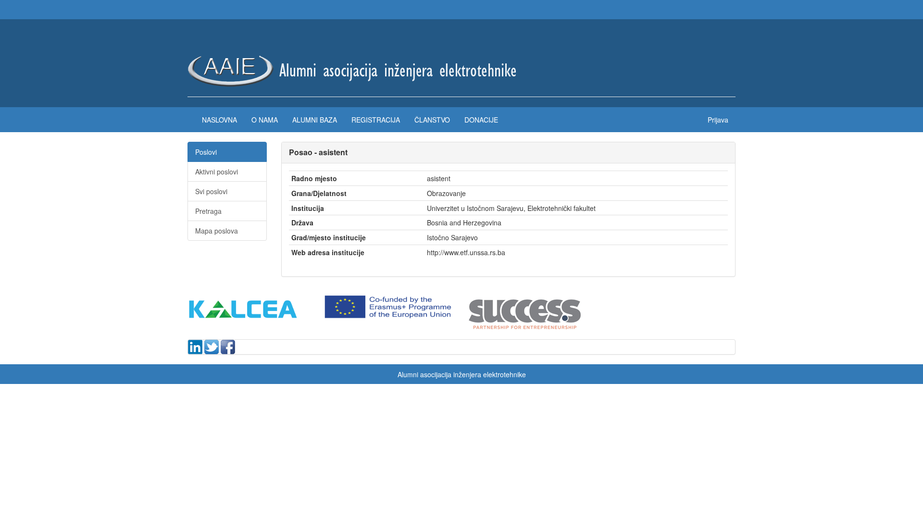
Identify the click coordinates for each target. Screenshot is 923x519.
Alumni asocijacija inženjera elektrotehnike (462, 374)
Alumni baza (314, 119)
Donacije (481, 119)
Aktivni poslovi (216, 171)
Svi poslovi (211, 191)
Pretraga (208, 211)
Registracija (375, 119)
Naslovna (219, 119)
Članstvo (432, 119)
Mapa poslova (216, 230)
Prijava (718, 119)
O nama (264, 119)
